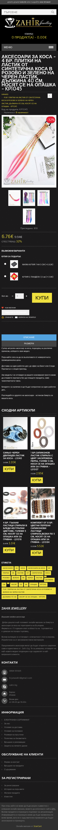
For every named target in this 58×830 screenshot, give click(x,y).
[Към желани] (19, 446)
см (4, 585)
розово (6, 578)
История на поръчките (14, 789)
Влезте (23, 2)
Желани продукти (12, 793)
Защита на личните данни (15, 746)
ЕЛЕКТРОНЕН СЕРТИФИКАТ (16, 720)
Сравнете (9, 317)
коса (23, 568)
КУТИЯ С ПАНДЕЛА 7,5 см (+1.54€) (37, 277)
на (13, 573)
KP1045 (43, 585)
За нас (7, 723)
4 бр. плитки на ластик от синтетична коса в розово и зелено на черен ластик (27, 590)
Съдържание (10, 769)
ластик (20, 573)
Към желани (10, 308)
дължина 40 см (9, 597)
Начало (5, 94)
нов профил (45, 2)
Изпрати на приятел (27, 317)
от (28, 573)
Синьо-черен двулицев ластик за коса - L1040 (13, 455)
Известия (8, 796)
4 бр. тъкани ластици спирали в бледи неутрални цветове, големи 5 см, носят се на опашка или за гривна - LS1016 (15, 531)
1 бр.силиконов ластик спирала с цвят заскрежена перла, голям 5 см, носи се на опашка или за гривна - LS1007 (43, 461)
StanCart (38, 826)
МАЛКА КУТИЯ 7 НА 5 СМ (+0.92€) (37, 264)
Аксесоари (8, 568)
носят (14, 585)
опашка (33, 585)
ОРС (54, 809)
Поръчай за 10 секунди (15, 312)
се (21, 585)
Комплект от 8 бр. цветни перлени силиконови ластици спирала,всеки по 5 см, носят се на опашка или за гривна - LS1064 (43, 532)
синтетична (37, 573)
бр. (49, 568)
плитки (6, 573)
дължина (49, 580)
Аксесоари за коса (36, 568)
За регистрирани (11, 785)
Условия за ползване (13, 731)
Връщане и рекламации (14, 742)
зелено (16, 578)
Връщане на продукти (14, 766)
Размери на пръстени (14, 734)
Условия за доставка (13, 727)
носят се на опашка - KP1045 (32, 597)
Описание (29, 337)
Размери (29, 343)
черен (30, 578)
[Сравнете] (24, 446)
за (17, 568)
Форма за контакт (12, 762)
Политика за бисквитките (15, 738)
